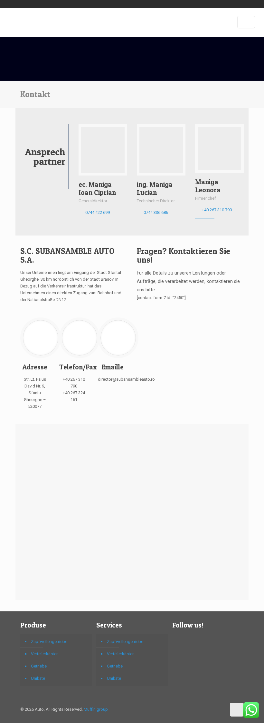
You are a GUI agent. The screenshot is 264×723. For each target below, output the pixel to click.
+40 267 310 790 (217, 209)
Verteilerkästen (45, 653)
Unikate (38, 678)
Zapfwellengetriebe (49, 641)
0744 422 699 (97, 212)
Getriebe (39, 666)
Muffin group (96, 709)
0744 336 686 (156, 212)
